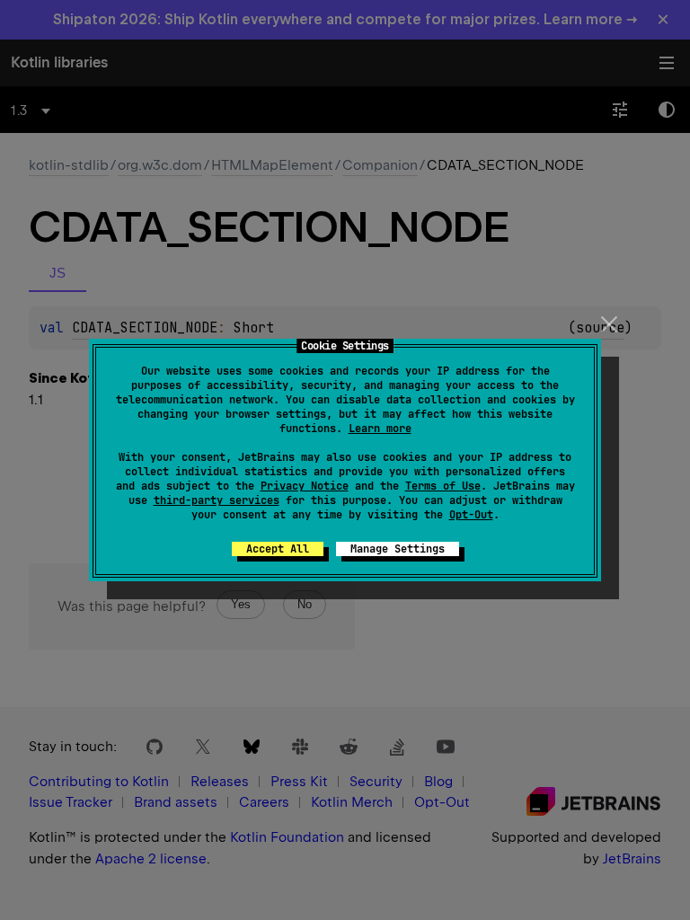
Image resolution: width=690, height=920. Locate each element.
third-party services (216, 500)
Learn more (380, 428)
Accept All (277, 549)
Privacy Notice (305, 486)
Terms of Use (443, 486)
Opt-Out (471, 515)
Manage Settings (397, 549)
